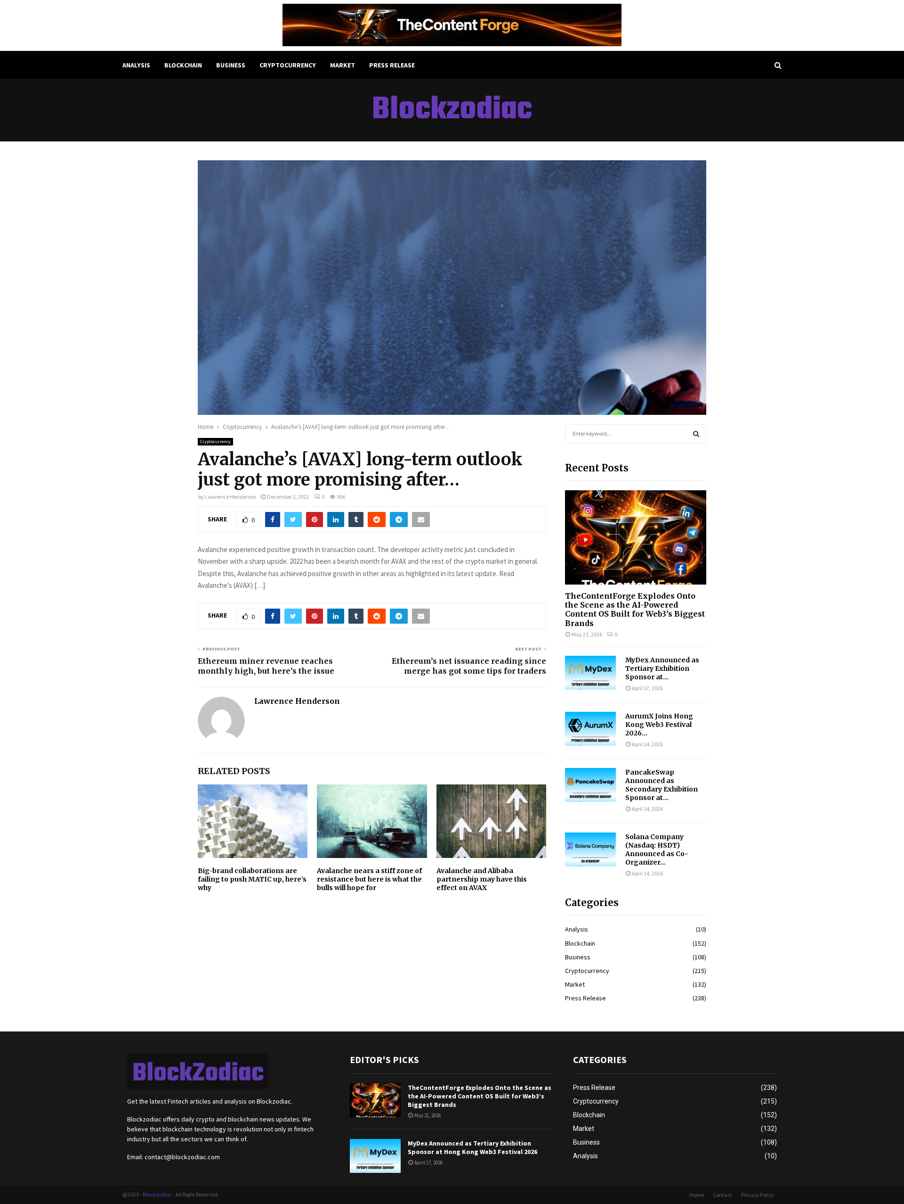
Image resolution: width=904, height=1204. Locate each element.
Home (696, 1194)
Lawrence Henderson (230, 496)
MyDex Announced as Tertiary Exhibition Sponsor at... (662, 668)
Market (342, 65)
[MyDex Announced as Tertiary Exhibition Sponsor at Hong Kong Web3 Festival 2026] (590, 673)
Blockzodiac (452, 110)
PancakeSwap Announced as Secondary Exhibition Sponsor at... (661, 785)
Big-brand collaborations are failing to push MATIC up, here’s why (252, 879)
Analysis (136, 65)
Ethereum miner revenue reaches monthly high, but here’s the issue (266, 666)
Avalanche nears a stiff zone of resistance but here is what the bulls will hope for (369, 879)
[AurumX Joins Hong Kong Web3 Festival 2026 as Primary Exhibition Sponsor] (590, 729)
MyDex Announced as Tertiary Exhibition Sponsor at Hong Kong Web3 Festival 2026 (472, 1147)
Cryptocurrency (287, 65)
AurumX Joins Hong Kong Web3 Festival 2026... (659, 724)
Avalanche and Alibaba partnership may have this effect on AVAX (481, 879)
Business (230, 65)
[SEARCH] (696, 433)
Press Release (392, 65)
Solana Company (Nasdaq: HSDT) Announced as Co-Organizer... (656, 849)
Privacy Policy (757, 1194)
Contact (722, 1194)
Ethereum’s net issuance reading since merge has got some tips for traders (469, 666)
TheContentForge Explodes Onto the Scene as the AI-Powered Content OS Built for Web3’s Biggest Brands (635, 609)
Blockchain (183, 65)
